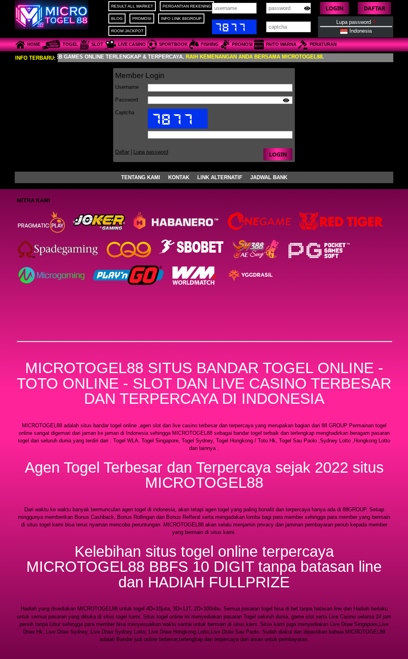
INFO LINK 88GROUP (181, 18)
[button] (334, 8)
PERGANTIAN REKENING (187, 6)
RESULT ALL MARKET (132, 6)
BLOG (117, 18)
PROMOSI (141, 18)
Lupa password (355, 22)
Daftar (122, 152)
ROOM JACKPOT (127, 31)
